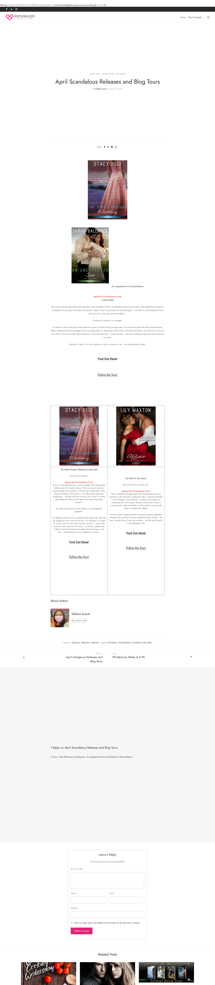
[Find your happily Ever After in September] (166, 972)
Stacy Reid (147, 642)
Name (73, 893)
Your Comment (77, 868)
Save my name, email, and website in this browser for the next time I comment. (107, 922)
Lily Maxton (112, 642)
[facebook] (6, 9)
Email (111, 893)
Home (182, 17)
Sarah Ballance (124, 642)
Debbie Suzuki (101, 89)
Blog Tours (108, 74)
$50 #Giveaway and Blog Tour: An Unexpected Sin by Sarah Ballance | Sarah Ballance (95, 756)
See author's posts (79, 620)
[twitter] (11, 9)
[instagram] (16, 9)
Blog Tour (95, 74)
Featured (120, 74)
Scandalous (137, 642)
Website (74, 908)
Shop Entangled (195, 17)
